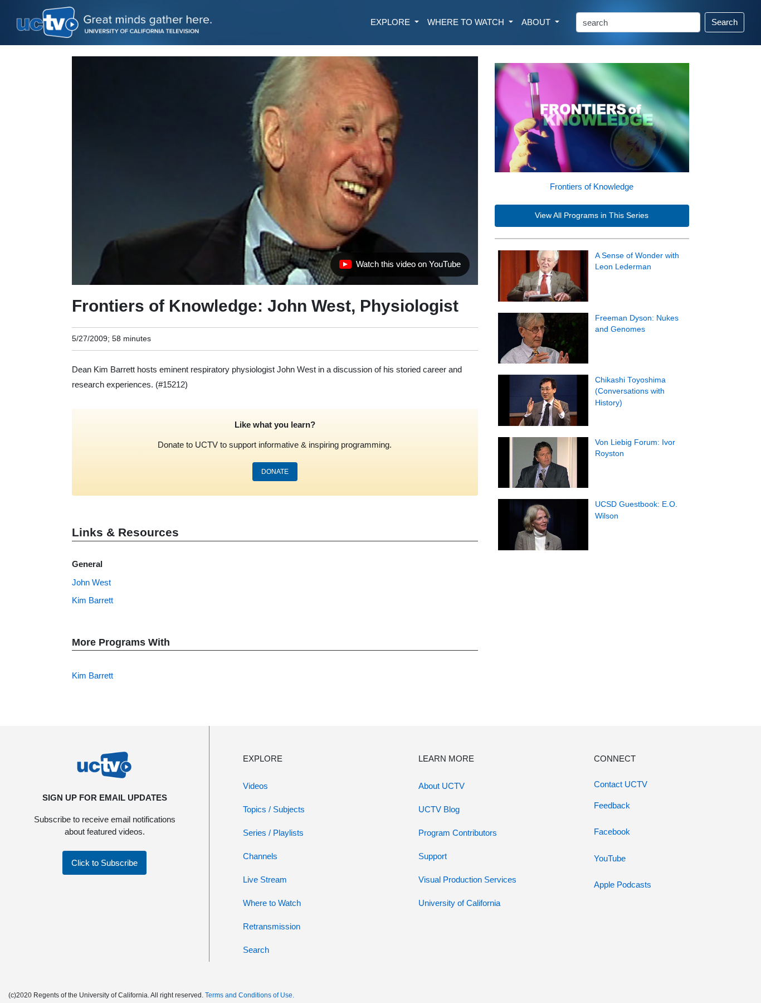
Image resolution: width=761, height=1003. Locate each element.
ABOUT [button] (537, 22)
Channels (260, 856)
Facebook (612, 831)
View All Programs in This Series (591, 215)
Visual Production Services (467, 879)
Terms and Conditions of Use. (249, 995)
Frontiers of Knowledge (591, 186)
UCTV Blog (439, 809)
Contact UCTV (620, 784)
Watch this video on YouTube (400, 267)
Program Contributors (457, 832)
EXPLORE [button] (391, 22)
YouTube (610, 858)
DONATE (275, 472)
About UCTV (441, 786)
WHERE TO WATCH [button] (466, 22)
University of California (459, 903)
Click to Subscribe (104, 863)
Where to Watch (272, 903)
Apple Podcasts (622, 884)
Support (432, 856)
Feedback (612, 805)
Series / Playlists (273, 832)
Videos (255, 786)
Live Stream (265, 879)
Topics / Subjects (274, 809)
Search (724, 22)
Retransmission (271, 926)
